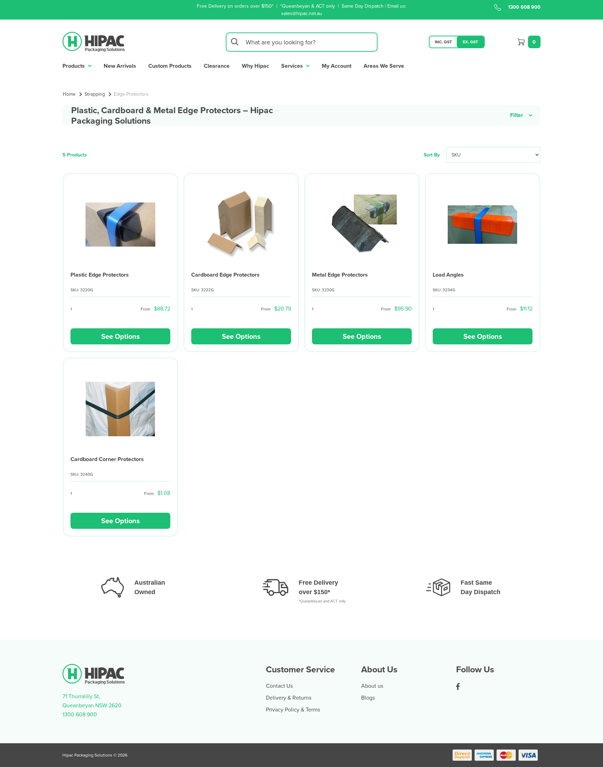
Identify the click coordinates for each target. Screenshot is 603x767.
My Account (336, 66)
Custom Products (170, 66)
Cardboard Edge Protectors (225, 275)
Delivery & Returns (288, 697)
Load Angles (448, 275)
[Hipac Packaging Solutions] (94, 41)
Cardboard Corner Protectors (107, 459)
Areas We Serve (384, 66)
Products (74, 66)
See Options (120, 336)
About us (372, 685)
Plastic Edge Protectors (99, 275)
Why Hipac (255, 66)
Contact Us (279, 685)
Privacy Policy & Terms (293, 709)
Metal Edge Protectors (340, 275)
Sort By (432, 154)
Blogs (368, 697)
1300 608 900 (524, 6)
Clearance (217, 66)
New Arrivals (120, 66)
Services (292, 66)
